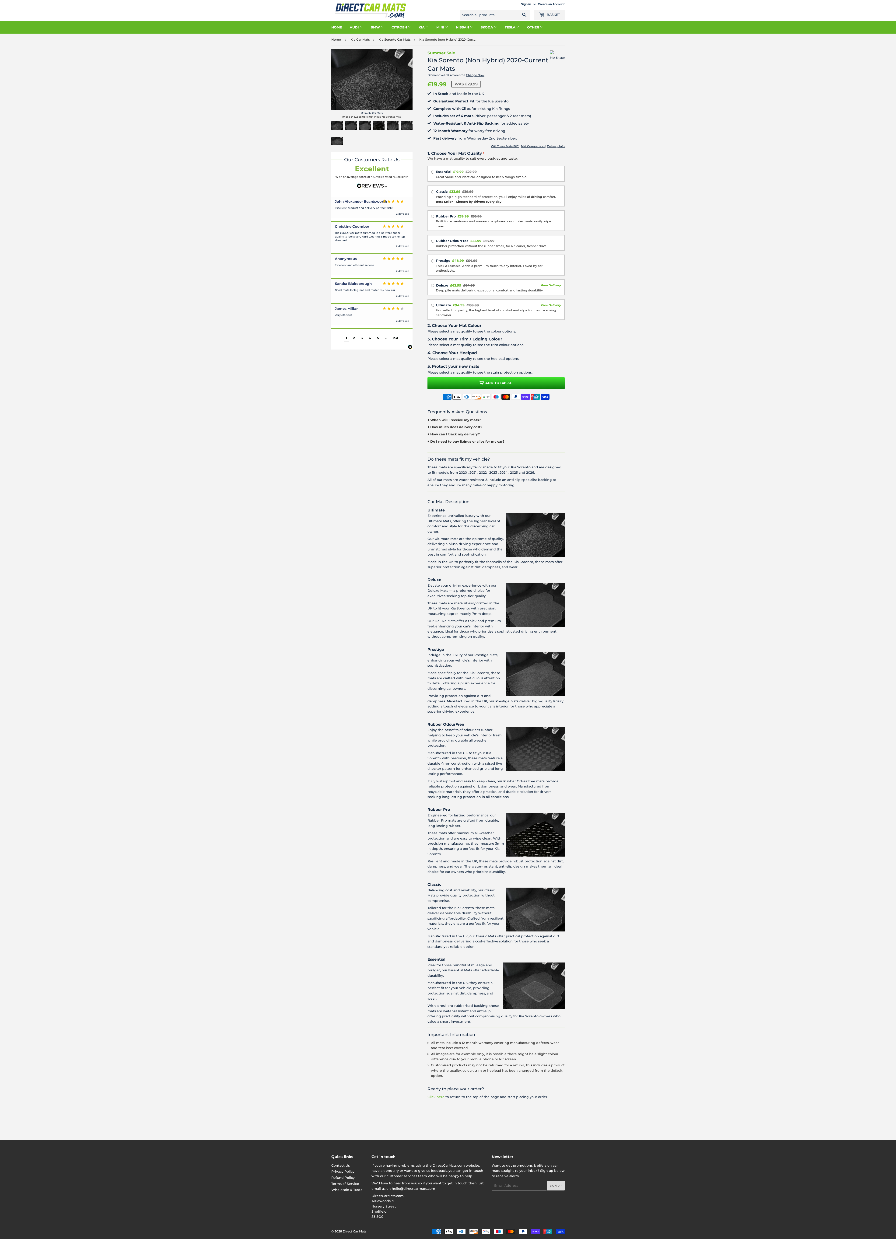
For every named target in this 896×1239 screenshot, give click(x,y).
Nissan (463, 27)
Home (336, 27)
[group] (372, 209)
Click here (435, 1097)
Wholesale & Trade (347, 1190)
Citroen (400, 27)
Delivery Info (556, 146)
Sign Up (556, 1185)
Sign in (526, 4)
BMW (376, 27)
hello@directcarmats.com (413, 1188)
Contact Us (340, 1165)
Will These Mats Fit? (505, 146)
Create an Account (551, 4)
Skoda (487, 27)
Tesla (510, 27)
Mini (440, 27)
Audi (355, 27)
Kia (422, 27)
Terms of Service (345, 1184)
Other (533, 27)
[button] (346, 338)
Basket (553, 15)
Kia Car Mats (360, 39)
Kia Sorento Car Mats (394, 39)
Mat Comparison (533, 146)
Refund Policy (343, 1178)
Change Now (475, 75)
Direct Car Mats (355, 1231)
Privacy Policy (342, 1171)
